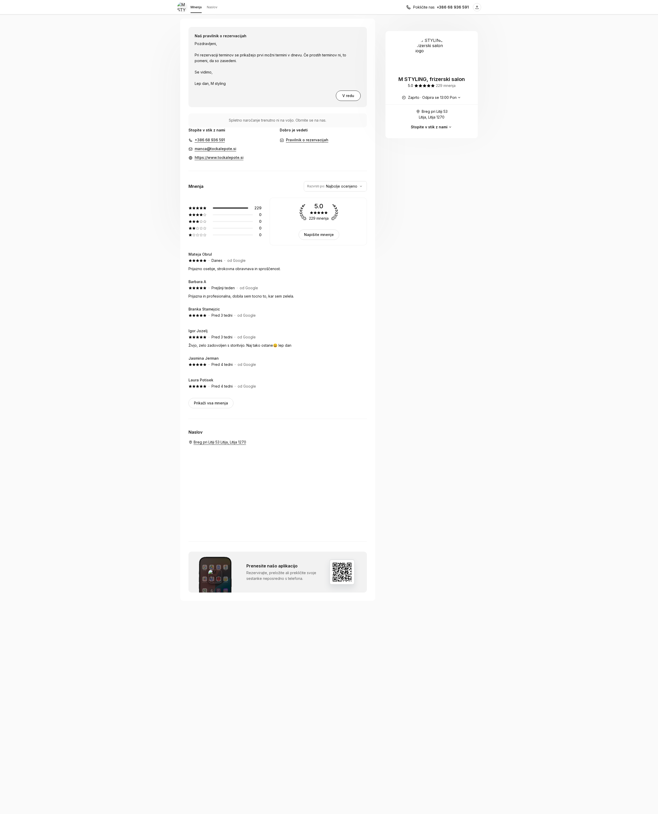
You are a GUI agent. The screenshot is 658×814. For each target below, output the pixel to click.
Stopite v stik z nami (429, 127)
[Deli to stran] (477, 7)
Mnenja (196, 7)
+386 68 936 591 (453, 7)
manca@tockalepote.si (215, 148)
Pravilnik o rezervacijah (307, 140)
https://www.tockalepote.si (219, 157)
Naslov (212, 7)
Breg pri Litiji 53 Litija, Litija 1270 (433, 114)
